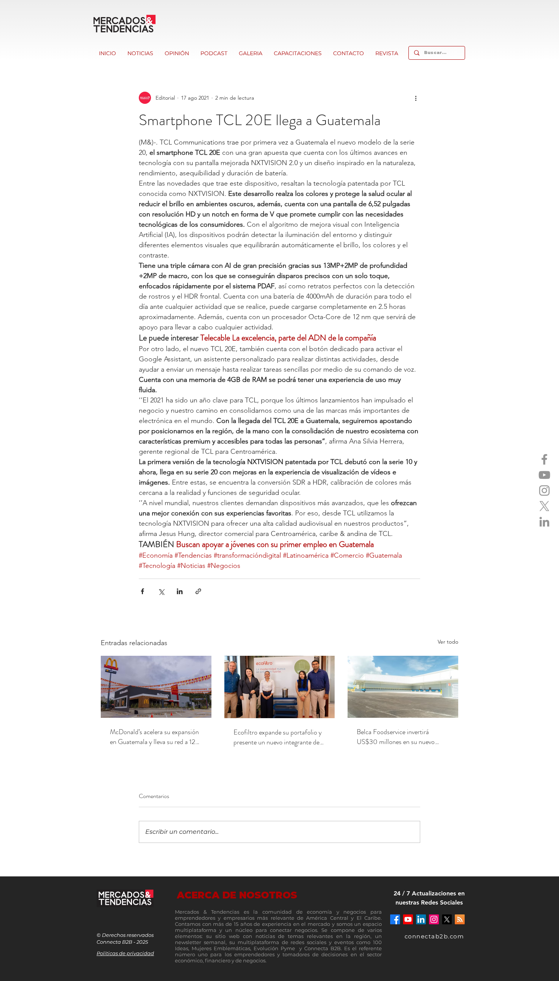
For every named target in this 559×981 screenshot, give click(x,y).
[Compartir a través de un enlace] (198, 591)
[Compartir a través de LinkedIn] (179, 591)
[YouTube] (544, 475)
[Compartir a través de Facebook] (142, 591)
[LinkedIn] (544, 522)
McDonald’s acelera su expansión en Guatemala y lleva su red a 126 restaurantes (154, 737)
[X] (544, 506)
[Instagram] (544, 490)
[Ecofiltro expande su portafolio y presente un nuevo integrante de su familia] (279, 687)
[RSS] (460, 919)
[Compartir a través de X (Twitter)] (161, 591)
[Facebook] (544, 459)
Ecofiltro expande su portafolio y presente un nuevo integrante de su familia (277, 737)
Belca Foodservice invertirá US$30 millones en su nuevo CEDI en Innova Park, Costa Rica (402, 737)
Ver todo (448, 641)
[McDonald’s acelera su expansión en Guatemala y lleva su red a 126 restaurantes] (156, 687)
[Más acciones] (415, 97)
